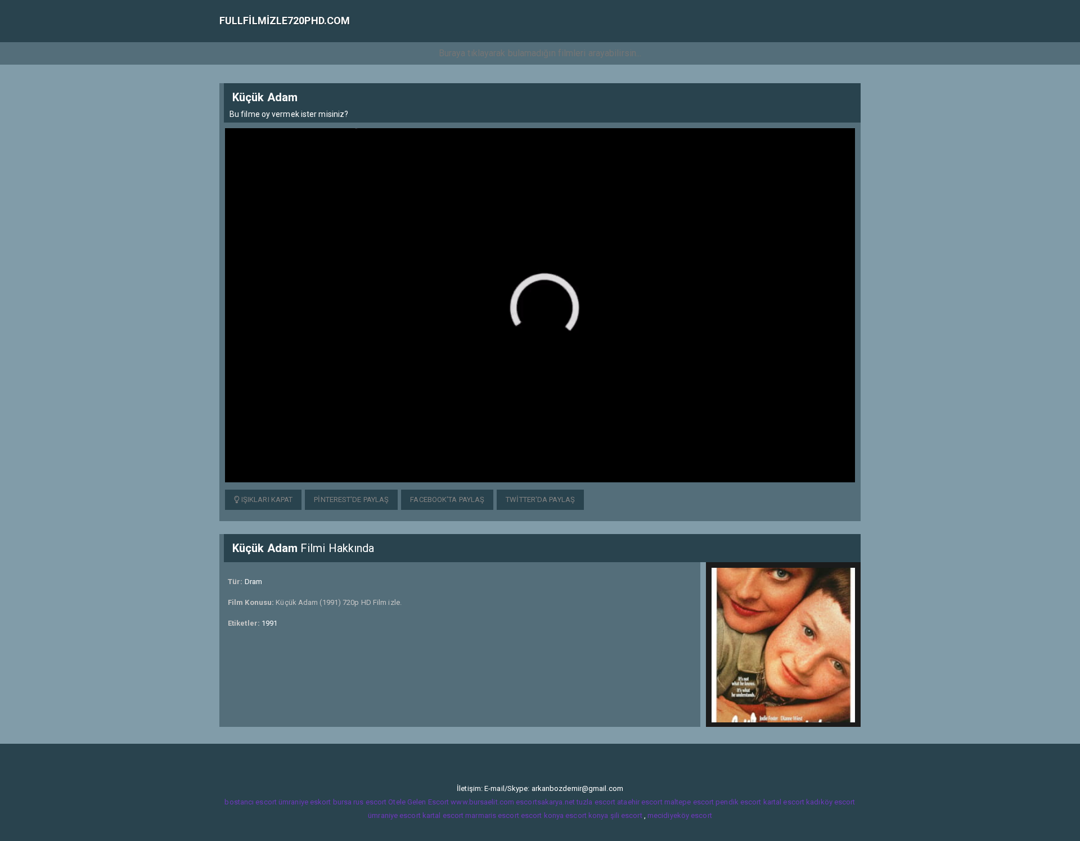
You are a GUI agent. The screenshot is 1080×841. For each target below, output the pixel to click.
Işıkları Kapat (266, 499)
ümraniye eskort (304, 802)
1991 (269, 623)
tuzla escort (596, 802)
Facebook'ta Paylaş (447, 499)
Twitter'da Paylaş (540, 499)
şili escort (626, 815)
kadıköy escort (830, 802)
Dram (253, 581)
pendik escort (738, 802)
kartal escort (783, 802)
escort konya (542, 815)
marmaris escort (492, 815)
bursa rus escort (360, 802)
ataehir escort (639, 802)
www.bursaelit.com (482, 802)
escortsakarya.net (545, 802)
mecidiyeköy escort (679, 815)
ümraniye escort (394, 815)
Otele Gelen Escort (418, 802)
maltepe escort (689, 802)
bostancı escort (250, 802)
